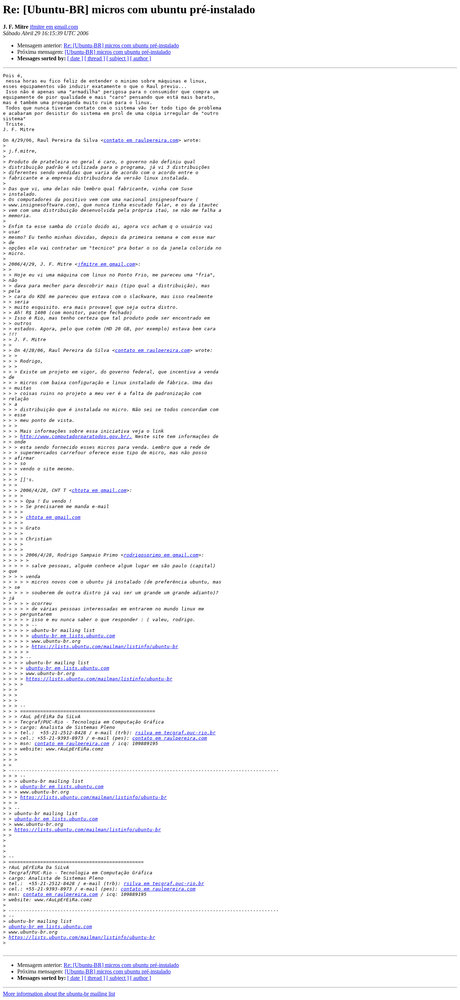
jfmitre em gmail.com (54, 27)
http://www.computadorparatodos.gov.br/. (76, 436)
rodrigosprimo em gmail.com (161, 555)
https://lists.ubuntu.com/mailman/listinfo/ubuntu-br (105, 646)
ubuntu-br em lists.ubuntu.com (73, 635)
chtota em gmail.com (99, 490)
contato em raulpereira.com (141, 140)
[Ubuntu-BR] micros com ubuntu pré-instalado (118, 52)
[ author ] (140, 58)
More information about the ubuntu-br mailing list (59, 994)
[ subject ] (117, 58)
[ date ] (75, 58)
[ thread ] (94, 58)
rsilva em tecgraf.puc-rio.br (175, 732)
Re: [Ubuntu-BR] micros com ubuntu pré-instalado (121, 45)
